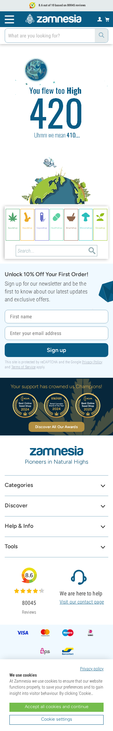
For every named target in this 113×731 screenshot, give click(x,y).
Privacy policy (92, 668)
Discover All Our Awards (56, 427)
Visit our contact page (82, 602)
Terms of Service (23, 367)
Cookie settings (56, 719)
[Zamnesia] (53, 19)
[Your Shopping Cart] (107, 19)
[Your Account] (99, 18)
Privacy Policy (92, 362)
